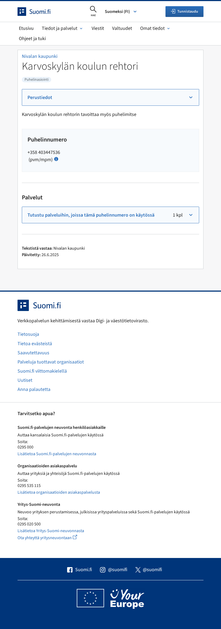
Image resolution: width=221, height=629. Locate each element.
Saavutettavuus (33, 352)
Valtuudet (122, 28)
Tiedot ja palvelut (59, 28)
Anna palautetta (34, 389)
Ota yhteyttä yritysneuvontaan (53, 537)
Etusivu (26, 28)
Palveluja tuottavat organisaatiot (51, 362)
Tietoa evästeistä (35, 343)
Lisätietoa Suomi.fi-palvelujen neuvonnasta (57, 454)
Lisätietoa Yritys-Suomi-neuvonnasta (51, 530)
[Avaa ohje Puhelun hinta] (56, 159)
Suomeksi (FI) (117, 12)
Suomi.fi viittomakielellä (42, 371)
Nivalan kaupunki (39, 56)
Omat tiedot (152, 28)
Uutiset (25, 380)
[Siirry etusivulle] (39, 11)
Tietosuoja (28, 334)
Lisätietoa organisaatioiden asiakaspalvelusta (59, 492)
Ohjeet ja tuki (32, 38)
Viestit (98, 28)
